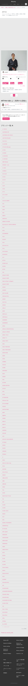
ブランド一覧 (6, 665)
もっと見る (22, 85)
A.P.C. (3, 191)
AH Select (4, 442)
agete (3, 412)
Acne (3, 248)
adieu (3, 343)
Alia (3, 606)
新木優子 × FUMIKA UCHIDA (8, 89)
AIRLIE (3, 486)
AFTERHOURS (5, 397)
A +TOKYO (4, 129)
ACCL (3, 230)
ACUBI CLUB (4, 263)
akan (3, 519)
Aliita (3, 618)
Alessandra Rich (5, 582)
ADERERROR (5, 322)
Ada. (3, 272)
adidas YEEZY (5, 340)
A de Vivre (4, 141)
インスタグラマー (5, 4)
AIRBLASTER (5, 477)
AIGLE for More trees (6, 463)
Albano (3, 570)
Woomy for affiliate (7, 643)
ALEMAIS (4, 579)
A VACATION (5, 155)
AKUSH (3, 555)
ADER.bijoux (4, 316)
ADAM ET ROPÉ (5, 275)
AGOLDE (4, 433)
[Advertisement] (14, 33)
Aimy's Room (5, 472)
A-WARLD (4, 170)
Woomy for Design (20, 647)
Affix (3, 391)
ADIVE (3, 358)
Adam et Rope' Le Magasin (7, 281)
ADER (3, 311)
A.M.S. (3, 188)
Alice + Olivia (5, 609)
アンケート (6, 118)
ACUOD (4, 266)
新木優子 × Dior (6, 91)
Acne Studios (5, 251)
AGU (3, 436)
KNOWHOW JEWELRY (15, 109)
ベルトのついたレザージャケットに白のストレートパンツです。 (14, 74)
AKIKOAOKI (4, 534)
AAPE (3, 209)
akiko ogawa (5, 531)
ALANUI (4, 564)
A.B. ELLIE (4, 173)
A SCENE (4, 153)
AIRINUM (4, 484)
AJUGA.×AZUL (5, 510)
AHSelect (4, 454)
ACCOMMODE (5, 233)
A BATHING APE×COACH (7, 135)
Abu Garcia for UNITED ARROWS (9, 224)
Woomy (13, 1)
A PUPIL (4, 150)
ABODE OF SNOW (6, 221)
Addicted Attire (5, 296)
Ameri (5, 109)
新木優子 (6, 72)
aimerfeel (4, 469)
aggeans (4, 415)
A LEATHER (4, 144)
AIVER (3, 492)
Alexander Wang (5, 594)
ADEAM (4, 305)
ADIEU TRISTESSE (6, 346)
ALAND (3, 561)
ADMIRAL (4, 361)
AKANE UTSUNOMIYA (6, 522)
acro (3, 257)
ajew (3, 501)
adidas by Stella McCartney (8, 328)
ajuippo (3, 513)
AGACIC (4, 406)
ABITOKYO (4, 218)
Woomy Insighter (19, 640)
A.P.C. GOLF (5, 194)
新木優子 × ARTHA (18, 89)
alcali (3, 576)
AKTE (3, 552)
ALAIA (3, 558)
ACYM (3, 269)
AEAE (3, 373)
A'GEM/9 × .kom (5, 164)
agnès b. (4, 424)
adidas (3, 325)
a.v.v (3, 197)
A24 (3, 203)
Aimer (3, 466)
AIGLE (3, 460)
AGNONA (4, 430)
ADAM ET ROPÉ (5, 284)
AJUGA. (4, 507)
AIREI (3, 480)
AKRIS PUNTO (5, 549)
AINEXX (4, 475)
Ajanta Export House (6, 495)
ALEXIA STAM (5, 603)
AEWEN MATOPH (6, 385)
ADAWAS (4, 290)
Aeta (3, 379)
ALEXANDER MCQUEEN (7, 591)
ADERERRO (4, 319)
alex (3, 585)
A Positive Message (6, 147)
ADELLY (4, 308)
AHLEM (3, 448)
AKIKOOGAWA (5, 537)
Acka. (3, 236)
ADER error (4, 314)
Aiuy (3, 489)
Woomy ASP (5, 640)
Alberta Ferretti (5, 573)
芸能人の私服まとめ (7, 662)
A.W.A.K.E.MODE (5, 200)
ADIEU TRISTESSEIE (6, 349)
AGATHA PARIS (5, 409)
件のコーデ (22, 104)
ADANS (3, 287)
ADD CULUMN (5, 293)
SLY (3, 109)
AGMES (4, 418)
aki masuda (4, 528)
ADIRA (3, 355)
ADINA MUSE (5, 352)
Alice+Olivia (4, 615)
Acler (3, 242)
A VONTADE (4, 158)
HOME (2, 7)
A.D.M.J (4, 176)
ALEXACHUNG (5, 588)
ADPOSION (4, 370)
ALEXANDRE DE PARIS (7, 600)
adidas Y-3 (4, 337)
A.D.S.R (3, 179)
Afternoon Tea (5, 400)
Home (4, 659)
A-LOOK (4, 167)
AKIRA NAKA (5, 540)
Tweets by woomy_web (7, 632)
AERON (3, 376)
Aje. (3, 498)
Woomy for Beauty (7, 653)
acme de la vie (5, 245)
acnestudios (4, 254)
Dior (21, 109)
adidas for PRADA (6, 331)
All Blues (4, 621)
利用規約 (5, 672)
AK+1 (3, 516)
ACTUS (3, 260)
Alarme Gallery (5, 567)
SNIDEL (9, 109)
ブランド (22, 4)
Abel (3, 212)
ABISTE (3, 215)
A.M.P (3, 185)
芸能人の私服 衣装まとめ (10, 7)
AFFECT (4, 388)
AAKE (3, 206)
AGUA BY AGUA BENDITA (7, 439)
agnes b (4, 421)
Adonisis (4, 364)
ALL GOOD (4, 624)
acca (3, 227)
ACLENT (4, 239)
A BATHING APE (5, 132)
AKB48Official (5, 525)
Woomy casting (6, 646)
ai (2, 457)
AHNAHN (4, 451)
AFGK (3, 394)
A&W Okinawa (5, 161)
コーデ (11, 4)
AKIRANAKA (4, 543)
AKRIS (3, 546)
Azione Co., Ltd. (19, 653)
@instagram (18, 672)
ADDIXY (4, 299)
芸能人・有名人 (16, 4)
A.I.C (3, 182)
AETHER (4, 382)
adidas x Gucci (5, 334)
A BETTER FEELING (6, 138)
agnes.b (4, 427)
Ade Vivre (4, 302)
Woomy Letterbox (20, 650)
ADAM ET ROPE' (5, 278)
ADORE (3, 367)
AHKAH (3, 445)
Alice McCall (4, 612)
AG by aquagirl (5, 403)
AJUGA (3, 504)
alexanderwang (5, 597)
